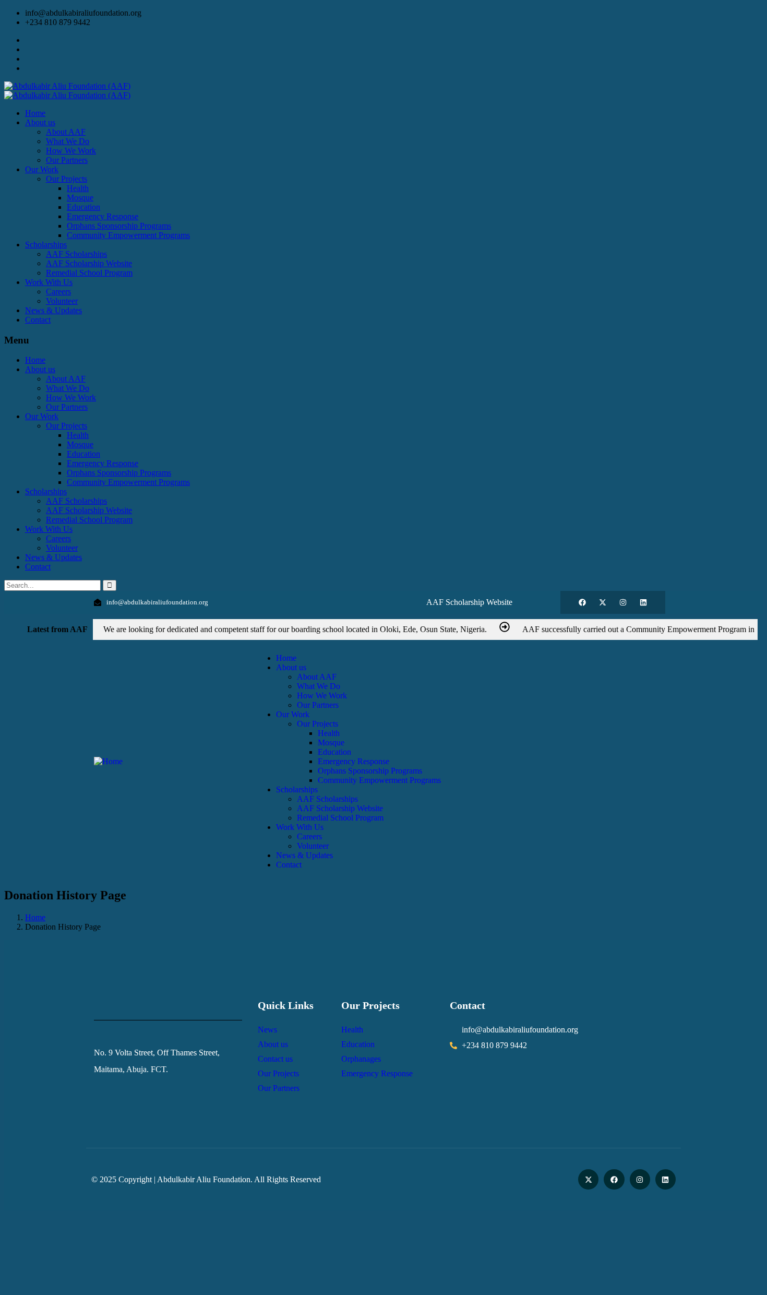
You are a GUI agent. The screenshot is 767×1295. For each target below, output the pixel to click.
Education (83, 453)
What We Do (67, 388)
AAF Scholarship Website (89, 510)
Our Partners (67, 406)
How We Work (71, 397)
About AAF (66, 378)
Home (35, 359)
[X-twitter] (602, 602)
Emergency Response (102, 463)
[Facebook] (582, 602)
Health (78, 435)
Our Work (41, 416)
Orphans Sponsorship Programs (119, 472)
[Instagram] (623, 602)
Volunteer (62, 547)
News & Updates (53, 557)
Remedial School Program (89, 519)
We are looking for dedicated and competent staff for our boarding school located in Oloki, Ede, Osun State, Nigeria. (295, 629)
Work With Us (49, 529)
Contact (38, 566)
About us (40, 369)
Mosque (80, 444)
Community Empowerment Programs (128, 482)
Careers (58, 538)
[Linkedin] (643, 602)
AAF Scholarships (76, 500)
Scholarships (46, 491)
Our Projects (66, 425)
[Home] (108, 761)
